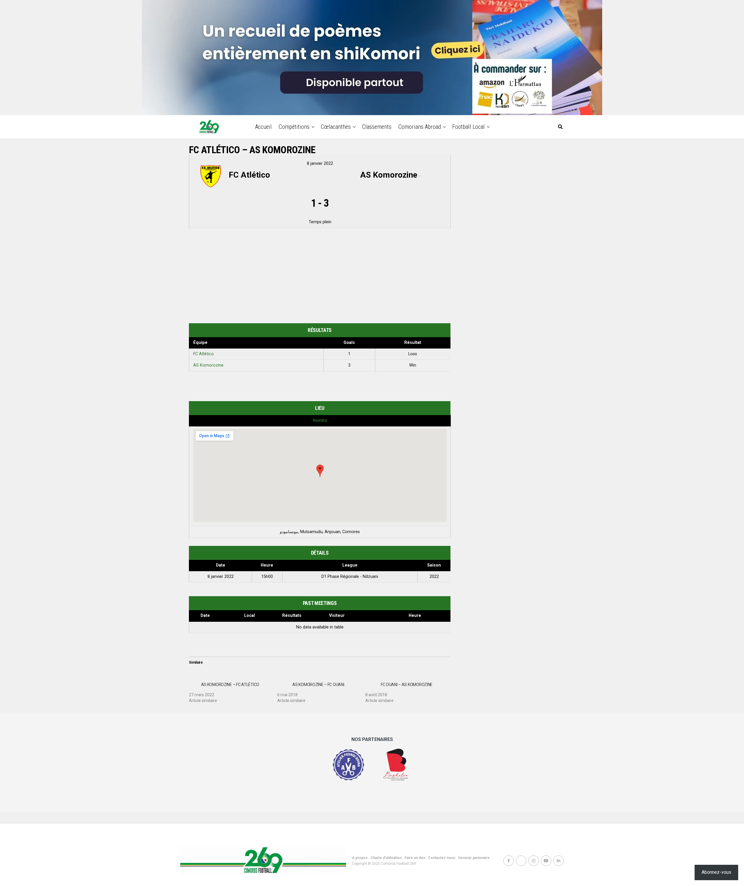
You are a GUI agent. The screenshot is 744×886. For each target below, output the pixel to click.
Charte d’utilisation (386, 858)
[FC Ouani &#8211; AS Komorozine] (409, 690)
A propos (360, 858)
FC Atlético (203, 353)
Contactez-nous (441, 858)
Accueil (263, 126)
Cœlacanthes (336, 126)
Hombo (320, 420)
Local (249, 615)
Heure (415, 615)
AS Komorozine (208, 365)
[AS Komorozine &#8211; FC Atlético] (233, 690)
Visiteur (337, 615)
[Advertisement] (319, 276)
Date (205, 615)
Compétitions (294, 126)
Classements (376, 126)
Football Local (468, 126)
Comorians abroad (419, 126)
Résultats (291, 615)
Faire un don (415, 858)
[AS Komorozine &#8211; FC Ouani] (321, 690)
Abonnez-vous (716, 872)
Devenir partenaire (474, 858)
